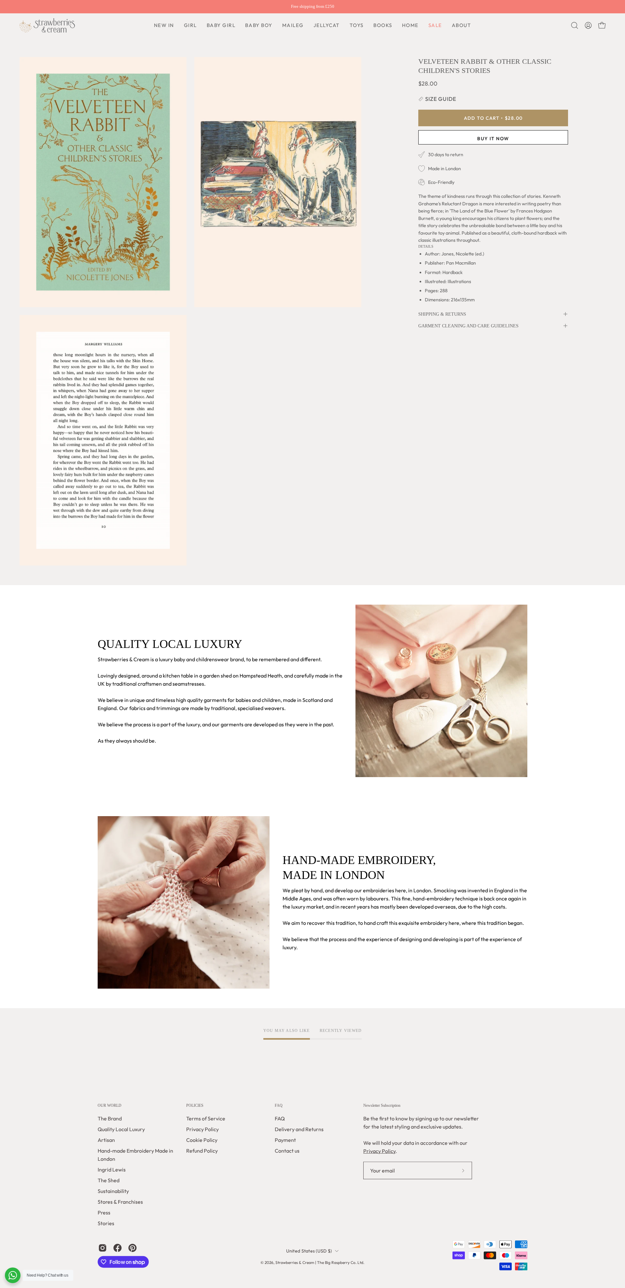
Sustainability (113, 1191)
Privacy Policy (202, 1129)
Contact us (287, 1150)
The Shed (108, 1180)
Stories (106, 1223)
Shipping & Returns (442, 314)
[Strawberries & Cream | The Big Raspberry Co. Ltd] (47, 25)
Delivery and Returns (299, 1129)
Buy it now (493, 139)
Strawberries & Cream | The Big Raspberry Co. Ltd (319, 1262)
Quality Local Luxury (121, 1129)
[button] (258, 25)
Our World (109, 1105)
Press (104, 1212)
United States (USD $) (309, 1251)
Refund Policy (202, 1150)
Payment (285, 1140)
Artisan (106, 1140)
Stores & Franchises (120, 1202)
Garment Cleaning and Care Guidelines (468, 325)
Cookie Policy (201, 1140)
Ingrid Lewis (112, 1169)
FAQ (279, 1105)
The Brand (110, 1118)
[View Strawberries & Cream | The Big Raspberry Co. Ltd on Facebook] (117, 1248)
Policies (194, 1105)
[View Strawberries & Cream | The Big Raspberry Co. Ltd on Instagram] (102, 1248)
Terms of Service (205, 1118)
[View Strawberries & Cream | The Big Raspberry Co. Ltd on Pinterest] (132, 1248)
